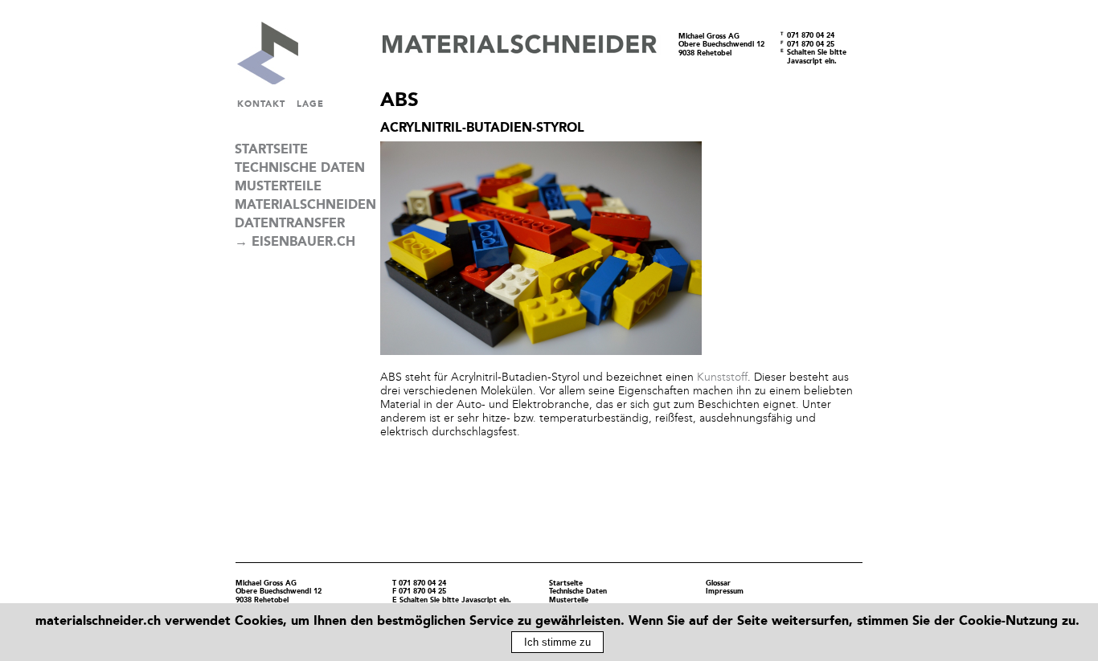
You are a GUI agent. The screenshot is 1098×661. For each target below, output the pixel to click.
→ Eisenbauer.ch (295, 242)
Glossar (718, 583)
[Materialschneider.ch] (246, 80)
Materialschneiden (301, 205)
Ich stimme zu (557, 642)
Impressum (725, 591)
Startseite (271, 149)
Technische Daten (300, 168)
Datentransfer (290, 223)
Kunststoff (722, 377)
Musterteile (278, 186)
